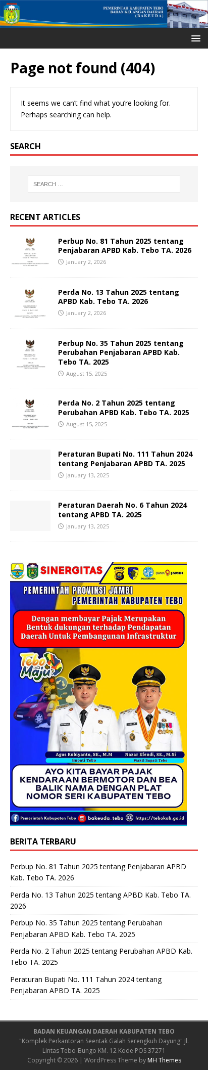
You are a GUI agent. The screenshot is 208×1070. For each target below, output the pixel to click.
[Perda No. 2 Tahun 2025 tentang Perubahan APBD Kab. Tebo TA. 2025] (30, 423)
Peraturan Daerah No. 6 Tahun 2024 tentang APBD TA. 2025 (122, 509)
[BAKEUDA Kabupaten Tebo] (104, 22)
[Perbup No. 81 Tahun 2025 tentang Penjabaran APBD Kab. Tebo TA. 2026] (30, 261)
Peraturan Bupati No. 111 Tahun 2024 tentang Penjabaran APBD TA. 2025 (125, 458)
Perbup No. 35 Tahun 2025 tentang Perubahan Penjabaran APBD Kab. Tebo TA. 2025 (121, 352)
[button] (194, 37)
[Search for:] (104, 184)
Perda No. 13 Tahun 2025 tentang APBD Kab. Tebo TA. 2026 (118, 296)
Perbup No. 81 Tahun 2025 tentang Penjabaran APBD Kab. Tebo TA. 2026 (124, 245)
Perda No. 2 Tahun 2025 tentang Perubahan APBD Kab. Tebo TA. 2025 (123, 407)
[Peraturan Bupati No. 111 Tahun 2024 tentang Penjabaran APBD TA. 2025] (30, 474)
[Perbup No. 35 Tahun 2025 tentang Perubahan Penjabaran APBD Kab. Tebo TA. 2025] (30, 363)
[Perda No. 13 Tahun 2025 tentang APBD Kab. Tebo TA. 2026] (30, 312)
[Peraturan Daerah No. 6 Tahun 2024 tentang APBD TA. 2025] (30, 525)
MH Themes (164, 1060)
